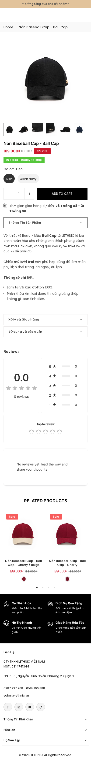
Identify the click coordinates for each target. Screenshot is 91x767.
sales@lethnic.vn (16, 695)
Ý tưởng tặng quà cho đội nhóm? (45, 4)
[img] (21, 388)
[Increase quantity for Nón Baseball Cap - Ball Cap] (29, 193)
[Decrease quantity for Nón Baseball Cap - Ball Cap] (8, 193)
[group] (46, 78)
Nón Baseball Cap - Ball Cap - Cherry (67, 563)
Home (8, 27)
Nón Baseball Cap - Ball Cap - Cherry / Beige (23, 563)
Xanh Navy (28, 179)
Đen (9, 179)
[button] (64, 366)
